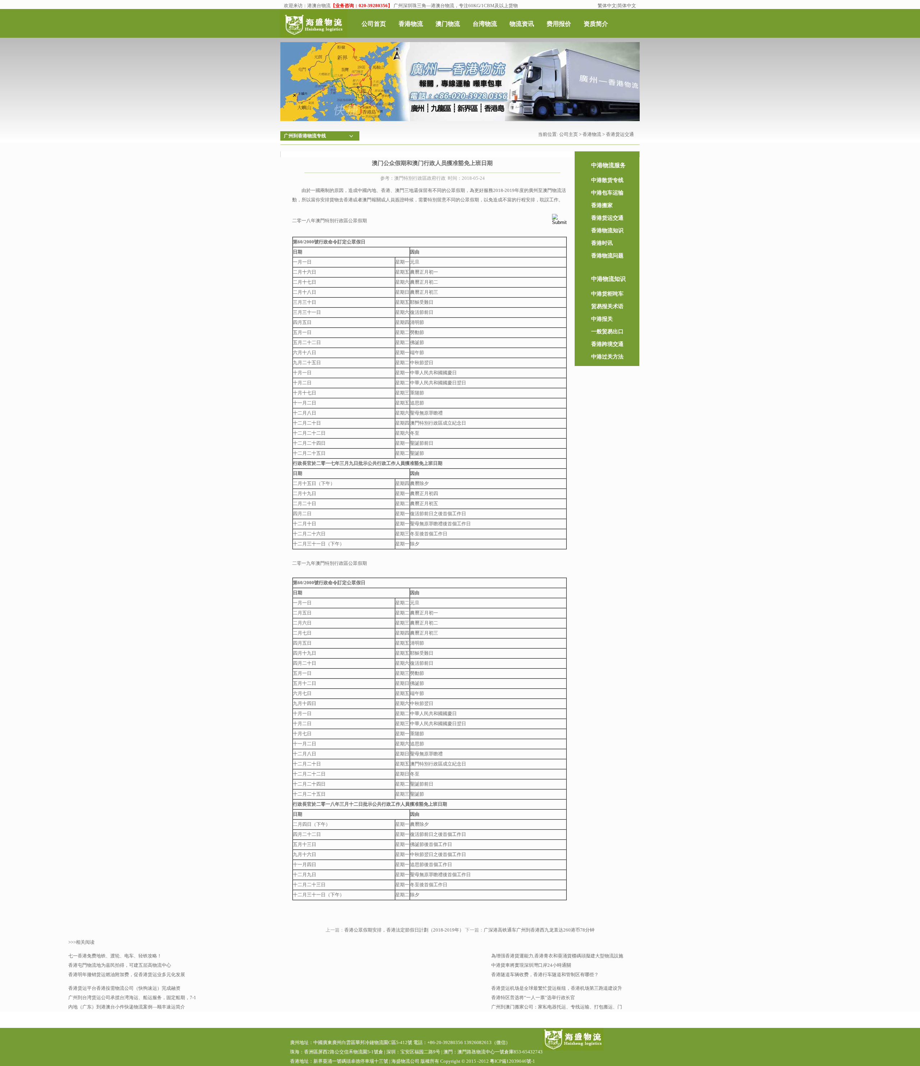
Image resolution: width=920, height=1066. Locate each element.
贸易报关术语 (607, 306)
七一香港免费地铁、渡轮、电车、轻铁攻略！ (115, 956)
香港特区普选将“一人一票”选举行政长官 (533, 997)
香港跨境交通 (607, 344)
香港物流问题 (607, 256)
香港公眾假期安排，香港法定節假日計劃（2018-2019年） (404, 930)
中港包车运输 (607, 193)
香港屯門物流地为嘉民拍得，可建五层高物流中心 (119, 965)
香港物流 (592, 134)
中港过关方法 (607, 357)
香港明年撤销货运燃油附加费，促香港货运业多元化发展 (126, 974)
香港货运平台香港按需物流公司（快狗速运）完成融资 (124, 988)
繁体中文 (607, 5)
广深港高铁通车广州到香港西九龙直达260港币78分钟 (539, 930)
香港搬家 (602, 205)
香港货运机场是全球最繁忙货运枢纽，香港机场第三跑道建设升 (556, 988)
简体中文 (626, 5)
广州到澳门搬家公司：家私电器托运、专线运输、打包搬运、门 (556, 1007)
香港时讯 (602, 243)
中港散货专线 (607, 180)
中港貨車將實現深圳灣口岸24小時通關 (531, 965)
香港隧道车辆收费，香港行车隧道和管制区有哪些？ (545, 974)
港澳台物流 (319, 5)
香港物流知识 (607, 230)
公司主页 (568, 134)
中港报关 (602, 319)
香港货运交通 (620, 134)
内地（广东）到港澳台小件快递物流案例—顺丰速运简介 (126, 1007)
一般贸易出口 (607, 331)
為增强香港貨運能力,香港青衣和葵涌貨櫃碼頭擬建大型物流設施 (557, 956)
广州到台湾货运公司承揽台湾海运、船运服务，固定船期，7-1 (132, 997)
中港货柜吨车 (607, 294)
